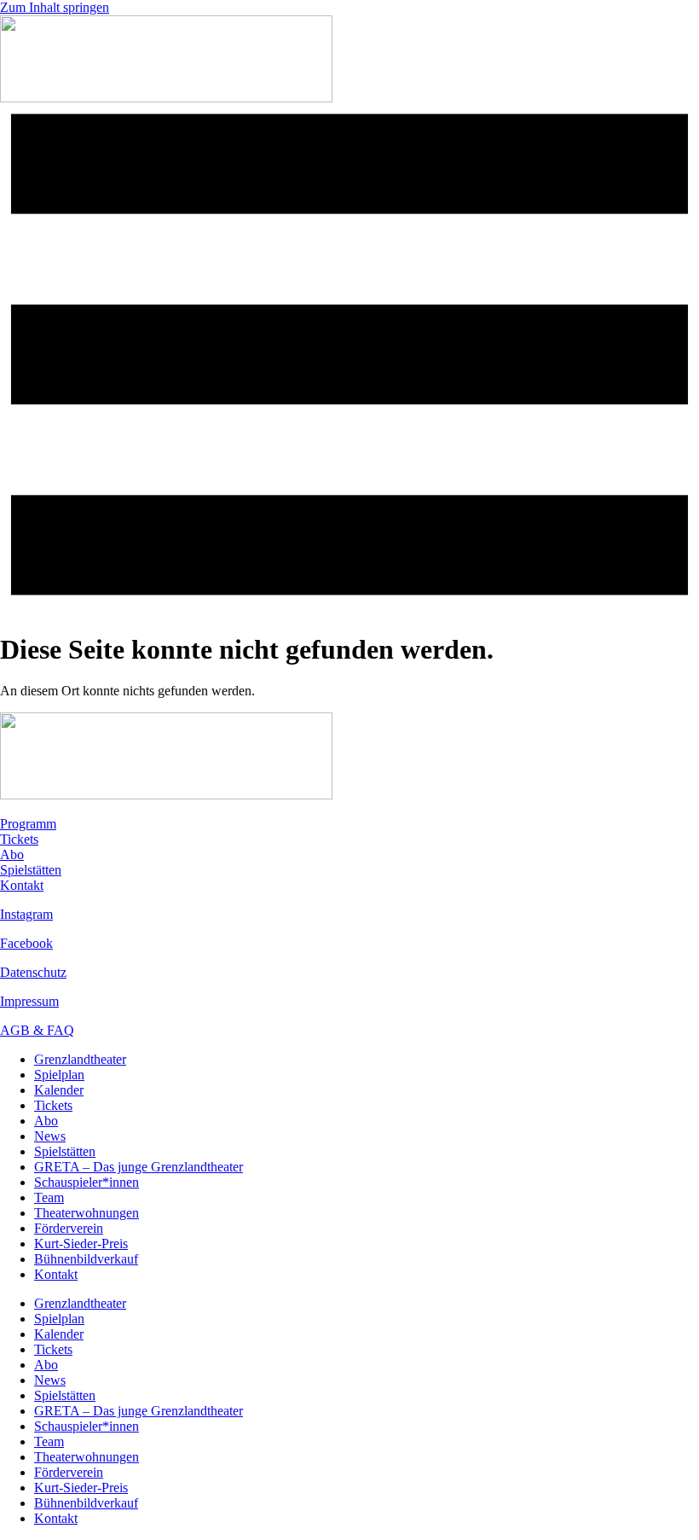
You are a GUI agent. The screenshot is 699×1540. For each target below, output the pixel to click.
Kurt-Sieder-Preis (81, 1243)
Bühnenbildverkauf (86, 1259)
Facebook (26, 943)
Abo (12, 854)
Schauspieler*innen (86, 1182)
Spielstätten (30, 870)
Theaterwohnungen (86, 1213)
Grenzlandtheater (80, 1059)
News (50, 1136)
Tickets (19, 839)
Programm (28, 823)
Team (49, 1197)
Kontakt (21, 885)
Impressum (29, 1001)
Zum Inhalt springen (54, 7)
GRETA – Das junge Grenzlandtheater (138, 1166)
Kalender (59, 1090)
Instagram (26, 914)
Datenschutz (33, 972)
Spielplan (59, 1074)
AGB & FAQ (37, 1030)
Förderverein (68, 1228)
